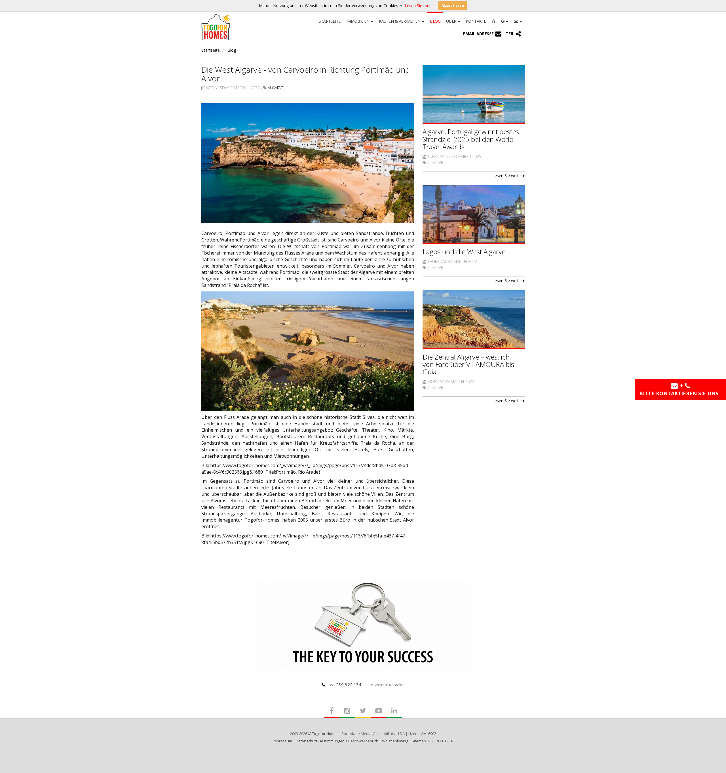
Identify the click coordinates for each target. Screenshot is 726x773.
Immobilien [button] (358, 21)
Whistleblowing (395, 740)
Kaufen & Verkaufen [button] (400, 21)
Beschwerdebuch (363, 740)
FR (451, 740)
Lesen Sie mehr (419, 5)
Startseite (330, 21)
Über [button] (451, 21)
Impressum (282, 740)
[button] (504, 21)
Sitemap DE (421, 740)
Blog (435, 21)
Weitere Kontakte (390, 684)
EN (436, 740)
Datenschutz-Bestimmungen (320, 740)
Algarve (276, 88)
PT (444, 740)
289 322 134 (344, 684)
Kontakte (476, 21)
